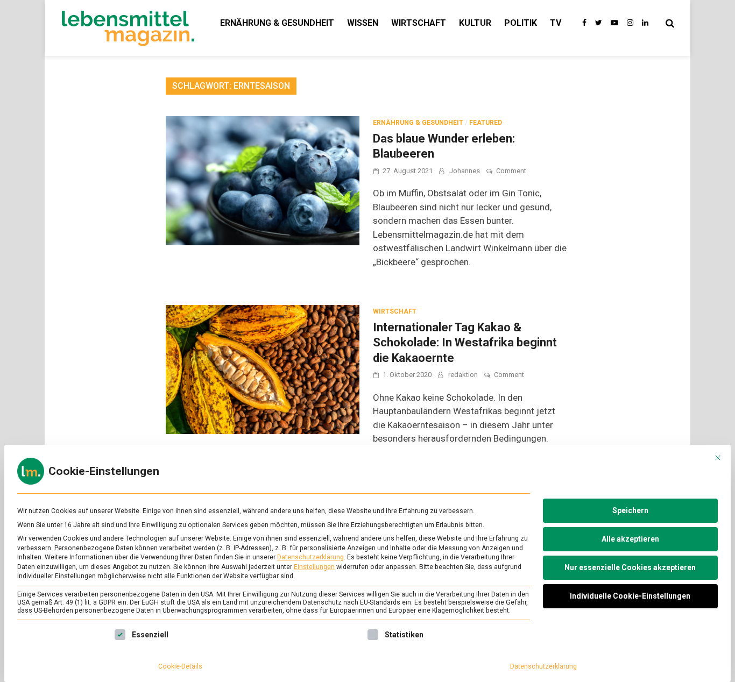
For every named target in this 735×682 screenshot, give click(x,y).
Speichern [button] (630, 510)
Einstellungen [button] (314, 567)
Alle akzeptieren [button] (630, 539)
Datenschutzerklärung (310, 557)
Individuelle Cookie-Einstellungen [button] (630, 596)
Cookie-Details (180, 666)
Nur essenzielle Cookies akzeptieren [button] (630, 567)
